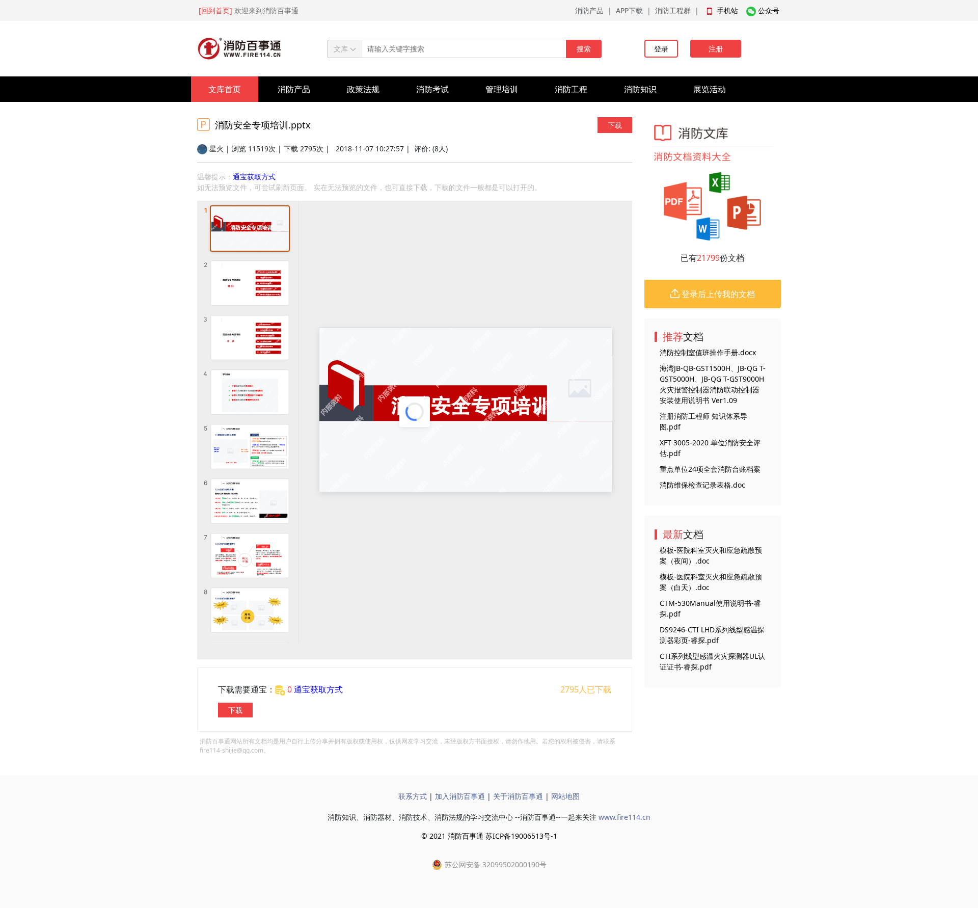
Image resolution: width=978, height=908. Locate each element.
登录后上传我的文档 (717, 294)
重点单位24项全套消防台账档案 (710, 469)
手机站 (727, 10)
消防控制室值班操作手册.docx (708, 352)
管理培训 (501, 89)
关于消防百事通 (518, 796)
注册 (716, 49)
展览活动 (709, 89)
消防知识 (640, 89)
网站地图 (565, 796)
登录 (661, 49)
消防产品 (589, 10)
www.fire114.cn (624, 817)
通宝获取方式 (254, 176)
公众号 (768, 10)
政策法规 (363, 89)
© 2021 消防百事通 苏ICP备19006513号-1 (489, 836)
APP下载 (629, 10)
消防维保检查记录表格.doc (702, 485)
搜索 (584, 49)
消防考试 (432, 89)
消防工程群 (673, 10)
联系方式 (412, 796)
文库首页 (224, 89)
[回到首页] (215, 10)
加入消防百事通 (460, 796)
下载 (615, 125)
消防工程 (571, 89)
